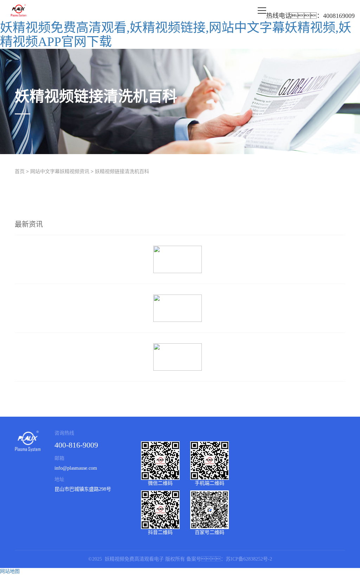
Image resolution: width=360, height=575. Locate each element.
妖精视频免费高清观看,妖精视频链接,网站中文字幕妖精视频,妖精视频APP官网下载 (175, 35)
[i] (180, 259)
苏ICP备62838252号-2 (249, 559)
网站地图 (10, 571)
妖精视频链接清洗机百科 (122, 171)
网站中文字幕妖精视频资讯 (59, 171)
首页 (20, 171)
